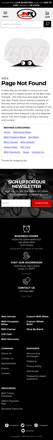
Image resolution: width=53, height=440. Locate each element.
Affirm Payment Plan (10, 402)
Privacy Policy (34, 366)
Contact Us (38, 152)
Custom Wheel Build (35, 323)
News (26, 152)
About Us (6, 353)
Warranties (32, 371)
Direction (26, 273)
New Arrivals (8, 316)
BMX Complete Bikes (10, 323)
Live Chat (26, 296)
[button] (5, 14)
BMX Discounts (12, 152)
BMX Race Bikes (22, 132)
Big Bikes (34, 137)
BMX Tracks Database (7, 394)
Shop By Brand (34, 329)
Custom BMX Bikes (37, 316)
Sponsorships (8, 363)
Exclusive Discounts (12, 408)
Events (5, 368)
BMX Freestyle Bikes (15, 137)
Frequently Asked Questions (36, 377)
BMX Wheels (27, 142)
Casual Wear (11, 147)
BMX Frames (11, 142)
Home (7, 132)
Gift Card (25, 147)
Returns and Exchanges (33, 355)
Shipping (31, 361)
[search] (47, 24)
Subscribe (41, 203)
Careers (5, 373)
